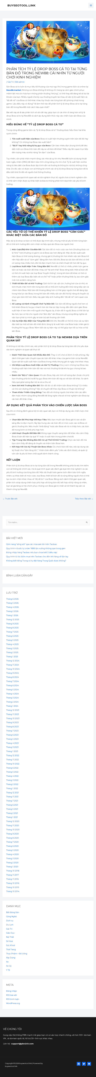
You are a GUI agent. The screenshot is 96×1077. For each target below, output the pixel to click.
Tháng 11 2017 (12, 875)
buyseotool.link (21, 5)
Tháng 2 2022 (12, 784)
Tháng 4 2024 (12, 694)
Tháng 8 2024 (12, 677)
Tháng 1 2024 (12, 706)
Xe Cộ (8, 966)
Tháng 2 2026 (12, 611)
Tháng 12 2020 (12, 821)
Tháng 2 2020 (12, 863)
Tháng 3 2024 (12, 698)
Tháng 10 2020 (13, 830)
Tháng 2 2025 (12, 652)
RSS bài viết (11, 995)
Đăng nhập (11, 991)
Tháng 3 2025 (12, 648)
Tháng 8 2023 (12, 726)
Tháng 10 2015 (12, 887)
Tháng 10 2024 (13, 669)
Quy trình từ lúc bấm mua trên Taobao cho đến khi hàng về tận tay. (37, 556)
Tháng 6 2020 (12, 846)
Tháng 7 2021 (12, 801)
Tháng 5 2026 (12, 603)
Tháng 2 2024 (12, 702)
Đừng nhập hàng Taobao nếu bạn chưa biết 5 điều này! (31, 552)
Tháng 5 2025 (12, 640)
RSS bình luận (12, 999)
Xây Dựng (10, 958)
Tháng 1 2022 (12, 788)
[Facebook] (78, 1064)
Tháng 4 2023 (12, 743)
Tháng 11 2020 (12, 825)
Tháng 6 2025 (12, 636)
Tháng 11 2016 (12, 879)
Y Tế (8, 970)
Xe (7, 962)
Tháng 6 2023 (12, 735)
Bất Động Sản (12, 912)
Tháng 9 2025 (12, 624)
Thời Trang (11, 949)
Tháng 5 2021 (12, 809)
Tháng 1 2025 (12, 656)
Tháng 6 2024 (12, 685)
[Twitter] (84, 1064)
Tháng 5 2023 (12, 739)
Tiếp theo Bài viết (84, 499)
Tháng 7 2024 (12, 681)
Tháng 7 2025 (12, 632)
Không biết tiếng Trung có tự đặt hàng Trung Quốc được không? (36, 561)
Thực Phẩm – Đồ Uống (16, 954)
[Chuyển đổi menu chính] (91, 5)
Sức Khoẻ (10, 945)
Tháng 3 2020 (12, 858)
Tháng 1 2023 (12, 751)
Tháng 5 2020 (12, 850)
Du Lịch (9, 925)
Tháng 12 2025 (12, 619)
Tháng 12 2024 (12, 661)
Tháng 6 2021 (12, 805)
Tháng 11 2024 (12, 665)
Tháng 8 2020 (12, 838)
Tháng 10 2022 (12, 764)
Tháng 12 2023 (12, 710)
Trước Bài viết (10, 499)
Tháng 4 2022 (12, 776)
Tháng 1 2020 (12, 867)
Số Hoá (9, 941)
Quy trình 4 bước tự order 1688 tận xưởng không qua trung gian (35, 548)
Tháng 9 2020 (12, 834)
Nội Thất (10, 937)
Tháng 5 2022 (12, 772)
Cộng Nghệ (11, 916)
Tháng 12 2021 (12, 792)
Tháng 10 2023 (12, 718)
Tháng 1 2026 (12, 615)
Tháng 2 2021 (12, 813)
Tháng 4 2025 (12, 644)
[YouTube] (89, 1064)
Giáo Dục (10, 933)
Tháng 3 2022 (12, 780)
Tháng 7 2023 (12, 731)
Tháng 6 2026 (12, 599)
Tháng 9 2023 (12, 722)
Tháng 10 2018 (12, 871)
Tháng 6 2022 (12, 768)
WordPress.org (13, 1003)
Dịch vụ (9, 921)
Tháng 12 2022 (12, 755)
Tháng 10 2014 (12, 891)
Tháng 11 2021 (12, 797)
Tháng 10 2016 (12, 883)
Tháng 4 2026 (12, 607)
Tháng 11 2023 (12, 714)
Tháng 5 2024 (12, 689)
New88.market (13, 90)
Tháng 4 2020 (12, 854)
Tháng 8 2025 (12, 628)
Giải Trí (11, 82)
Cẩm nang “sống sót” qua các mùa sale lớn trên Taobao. (31, 544)
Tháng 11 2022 (12, 759)
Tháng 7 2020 (12, 842)
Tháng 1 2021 (12, 817)
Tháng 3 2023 (12, 747)
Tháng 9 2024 (12, 673)
